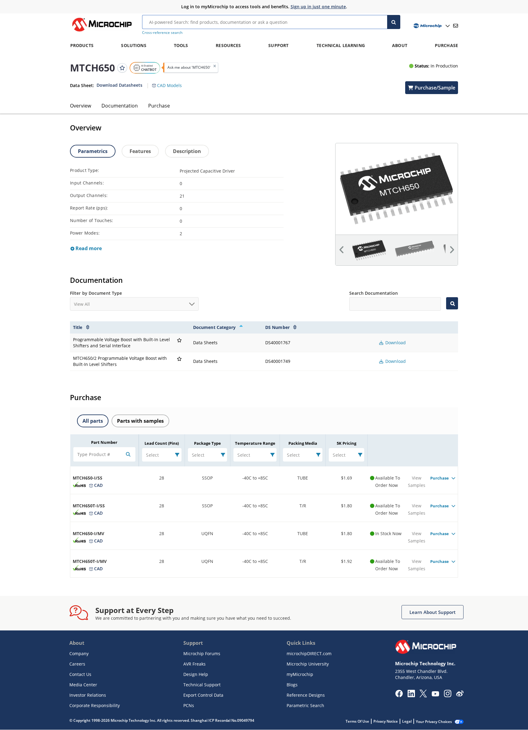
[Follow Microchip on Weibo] (460, 695)
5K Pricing (346, 443)
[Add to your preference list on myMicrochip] (122, 67)
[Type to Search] (452, 303)
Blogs (292, 685)
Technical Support (202, 685)
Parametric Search (305, 705)
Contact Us (80, 674)
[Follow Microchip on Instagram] (447, 695)
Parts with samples (140, 421)
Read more (88, 248)
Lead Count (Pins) (162, 443)
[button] (170, 82)
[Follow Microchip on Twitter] (423, 695)
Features (140, 151)
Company (79, 653)
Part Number (104, 442)
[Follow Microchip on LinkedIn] (411, 695)
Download (395, 342)
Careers (77, 664)
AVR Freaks (194, 664)
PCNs (188, 705)
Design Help (195, 674)
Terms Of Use (357, 721)
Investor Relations (87, 695)
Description (187, 151)
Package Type (207, 443)
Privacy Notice (385, 721)
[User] (431, 26)
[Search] (393, 22)
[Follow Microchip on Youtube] (435, 695)
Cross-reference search (162, 32)
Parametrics (93, 151)
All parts (92, 421)
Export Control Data (203, 695)
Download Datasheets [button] (119, 85)
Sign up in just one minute (318, 6)
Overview (80, 105)
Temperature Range (255, 443)
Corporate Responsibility (94, 705)
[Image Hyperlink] (102, 31)
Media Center (83, 685)
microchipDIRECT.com (309, 653)
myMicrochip (300, 674)
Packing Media (302, 443)
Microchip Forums (201, 653)
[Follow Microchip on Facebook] (399, 695)
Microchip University (308, 664)
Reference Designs (306, 695)
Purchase (159, 105)
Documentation (119, 105)
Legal (407, 721)
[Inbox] (455, 25)
